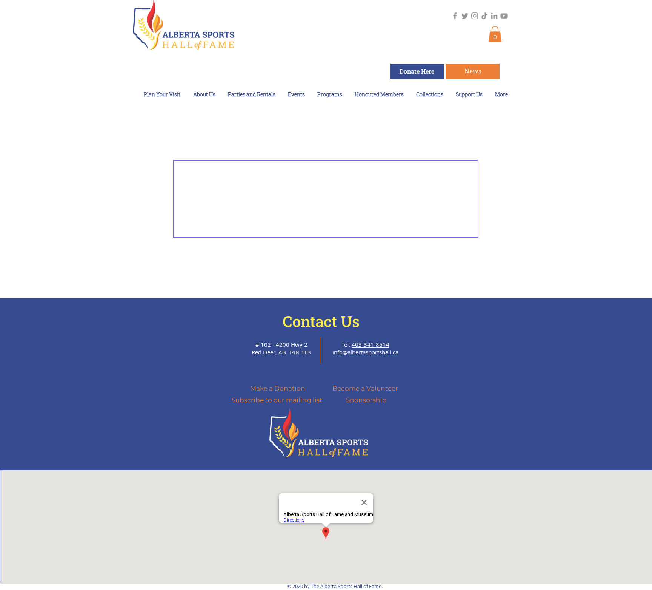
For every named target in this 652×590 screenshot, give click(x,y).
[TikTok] (484, 15)
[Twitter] (464, 15)
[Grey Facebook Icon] (455, 15)
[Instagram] (474, 15)
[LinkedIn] (494, 15)
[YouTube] (504, 15)
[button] (495, 34)
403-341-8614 (370, 344)
